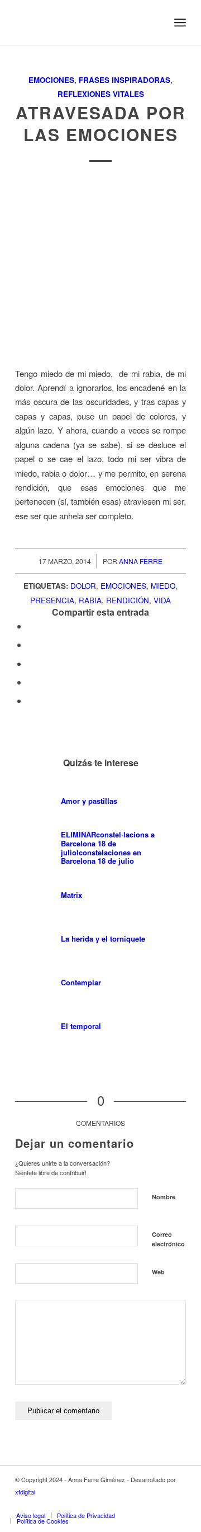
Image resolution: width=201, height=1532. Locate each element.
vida (162, 600)
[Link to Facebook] (144, 1503)
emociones (123, 585)
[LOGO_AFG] (83, 22)
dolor (83, 585)
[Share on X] (30, 644)
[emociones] (100, 267)
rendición (127, 600)
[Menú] (180, 22)
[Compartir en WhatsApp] (30, 663)
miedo (163, 585)
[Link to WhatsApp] (160, 1503)
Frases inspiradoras (124, 79)
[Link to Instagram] (127, 1503)
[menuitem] (155, 22)
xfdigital (25, 1491)
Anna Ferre (140, 561)
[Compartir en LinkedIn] (30, 682)
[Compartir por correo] (30, 700)
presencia (52, 600)
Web (158, 1272)
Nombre (163, 1197)
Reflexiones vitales (101, 94)
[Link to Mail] (177, 1503)
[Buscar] (155, 22)
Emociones (51, 79)
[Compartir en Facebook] (30, 626)
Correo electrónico (168, 1239)
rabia (90, 600)
